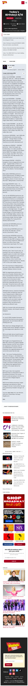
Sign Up (8, 664)
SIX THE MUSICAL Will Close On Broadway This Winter (11, 611)
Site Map (20, 678)
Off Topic (14, 20)
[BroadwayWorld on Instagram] (13, 670)
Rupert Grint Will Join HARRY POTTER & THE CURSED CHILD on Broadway (13, 582)
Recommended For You (8, 412)
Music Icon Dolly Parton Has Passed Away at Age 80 (13, 597)
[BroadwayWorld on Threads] (10, 673)
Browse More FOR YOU (13, 451)
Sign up (14, 561)
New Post (7, 23)
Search (14, 23)
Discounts (19, 544)
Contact (17, 676)
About (12, 676)
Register (15, 2)
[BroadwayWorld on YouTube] (13, 673)
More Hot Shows (8, 544)
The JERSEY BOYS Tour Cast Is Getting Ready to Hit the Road (19, 466)
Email (4, 61)
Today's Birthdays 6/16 (9, 73)
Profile (10, 67)
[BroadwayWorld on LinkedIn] (17, 670)
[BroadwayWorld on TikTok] (20, 670)
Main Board (10, 18)
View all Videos (7, 489)
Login (19, 2)
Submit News (9, 678)
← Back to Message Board (10, 28)
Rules (15, 25)
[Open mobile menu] (26, 2)
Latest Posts (18, 18)
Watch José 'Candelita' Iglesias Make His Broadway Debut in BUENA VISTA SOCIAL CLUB (19, 474)
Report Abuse (21, 23)
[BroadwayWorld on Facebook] (10, 670)
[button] (22, 2)
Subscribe (12, 61)
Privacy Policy (20, 682)
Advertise (7, 676)
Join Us (21, 676)
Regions (15, 678)
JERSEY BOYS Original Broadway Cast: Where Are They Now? (14, 626)
